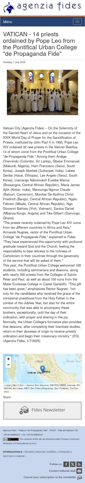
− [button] (8, 364)
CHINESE (20, 456)
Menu (7, 21)
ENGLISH (40, 452)
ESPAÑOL (52, 452)
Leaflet (7, 385)
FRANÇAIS (64, 452)
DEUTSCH (8, 456)
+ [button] (8, 358)
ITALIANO (29, 452)
